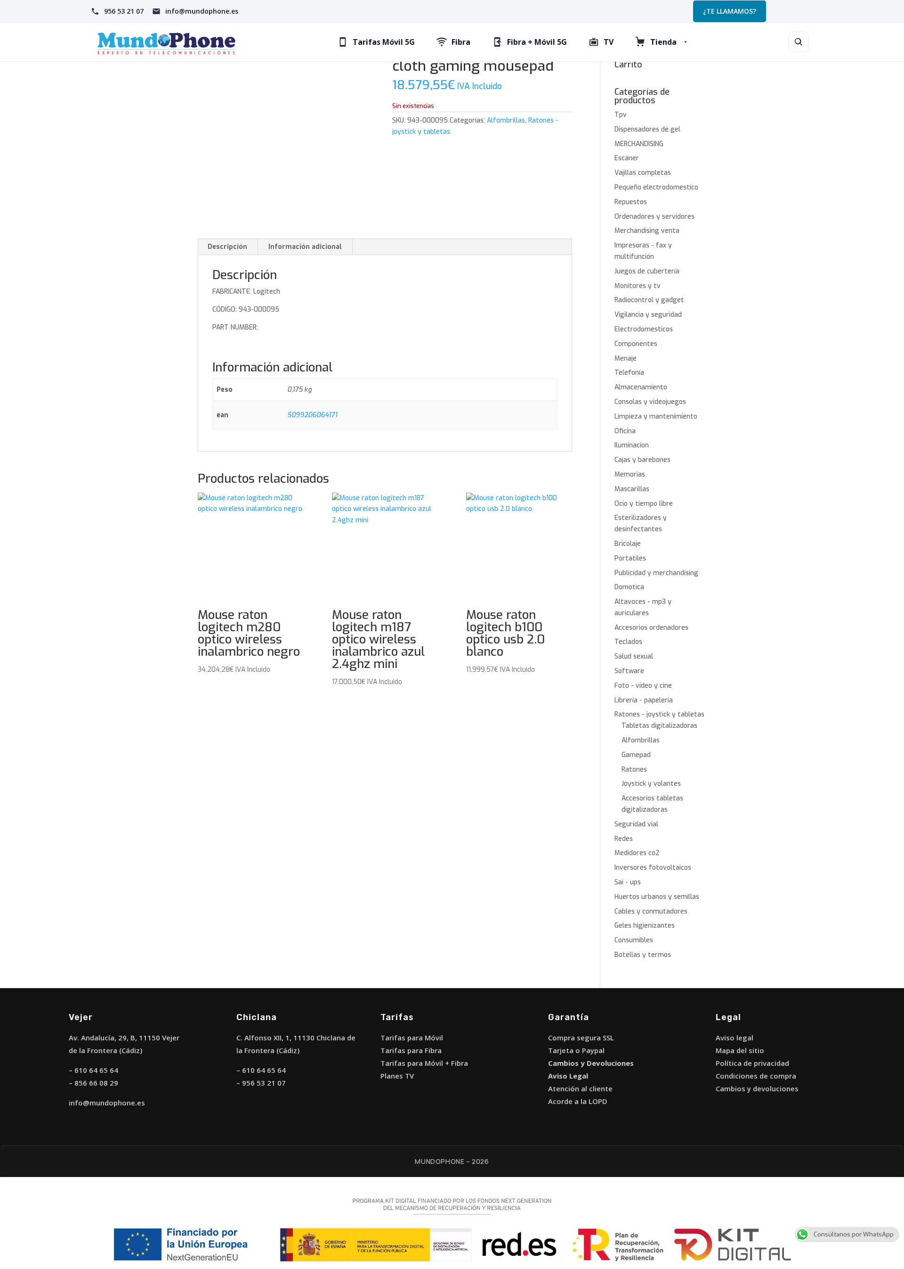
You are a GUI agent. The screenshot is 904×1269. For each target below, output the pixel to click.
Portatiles (630, 558)
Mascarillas (631, 489)
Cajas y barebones (642, 459)
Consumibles (633, 940)
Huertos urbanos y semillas (656, 896)
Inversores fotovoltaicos (652, 867)
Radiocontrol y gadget (649, 300)
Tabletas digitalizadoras (659, 725)
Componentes (635, 343)
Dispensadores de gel (647, 129)
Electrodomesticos (643, 329)
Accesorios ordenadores (651, 627)
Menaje (625, 358)
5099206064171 (312, 415)
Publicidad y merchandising (656, 573)
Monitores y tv (637, 285)
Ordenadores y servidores (654, 216)
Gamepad (636, 754)
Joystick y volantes (651, 783)
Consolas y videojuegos (650, 401)
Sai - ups (627, 882)
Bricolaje (627, 543)
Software (629, 671)
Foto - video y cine (643, 685)
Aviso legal (734, 1037)
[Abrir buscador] (798, 42)
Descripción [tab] (227, 246)
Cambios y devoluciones (757, 1088)
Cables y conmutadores (650, 911)
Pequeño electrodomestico (656, 187)
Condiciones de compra (756, 1075)
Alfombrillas (506, 120)
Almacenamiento (640, 387)
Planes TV (397, 1075)
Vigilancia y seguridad (648, 314)
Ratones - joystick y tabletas (659, 714)
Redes (623, 838)
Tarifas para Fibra (411, 1050)
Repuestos (630, 202)
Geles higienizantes (644, 925)
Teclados (628, 641)
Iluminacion (631, 445)
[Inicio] (166, 42)
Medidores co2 (637, 853)
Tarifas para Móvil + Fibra (424, 1063)
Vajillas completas (642, 172)
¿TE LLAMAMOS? (729, 11)
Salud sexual (633, 656)
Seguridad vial (636, 824)
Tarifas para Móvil (411, 1037)
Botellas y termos (642, 954)
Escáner (626, 158)
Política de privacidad (752, 1063)
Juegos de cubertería (646, 271)
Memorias (629, 474)
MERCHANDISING (638, 144)
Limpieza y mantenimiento (655, 416)
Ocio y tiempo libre (643, 503)
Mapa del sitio (740, 1050)
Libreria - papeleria (643, 700)
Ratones (634, 769)
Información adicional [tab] (305, 246)
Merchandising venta (646, 230)
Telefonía (629, 372)
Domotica (629, 587)
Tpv (620, 114)
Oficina (625, 431)
